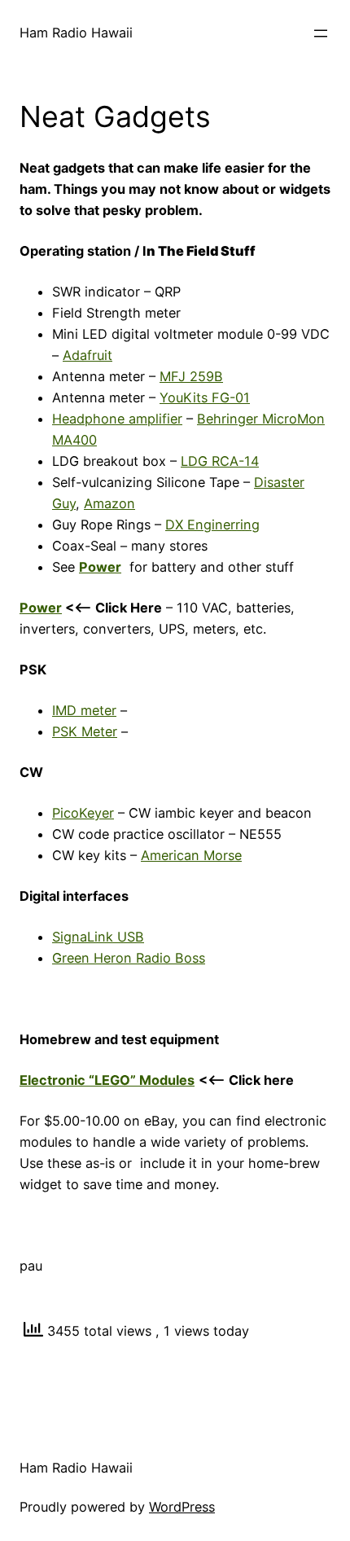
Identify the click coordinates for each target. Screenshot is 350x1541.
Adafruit (87, 355)
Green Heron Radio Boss (128, 958)
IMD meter (84, 710)
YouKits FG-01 (205, 397)
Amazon (109, 503)
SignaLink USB (98, 937)
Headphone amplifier (117, 418)
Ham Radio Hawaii (76, 32)
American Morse (191, 855)
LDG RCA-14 (220, 461)
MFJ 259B (191, 376)
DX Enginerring (212, 524)
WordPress (182, 1507)
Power (41, 607)
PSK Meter (84, 731)
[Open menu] (320, 33)
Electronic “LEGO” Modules (107, 1080)
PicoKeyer (83, 813)
